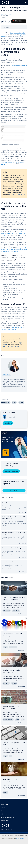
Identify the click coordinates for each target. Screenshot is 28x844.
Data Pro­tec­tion (5, 402)
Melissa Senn (6, 375)
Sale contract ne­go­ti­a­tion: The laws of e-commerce (13, 598)
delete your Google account (11, 346)
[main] (14, 219)
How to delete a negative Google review (11, 671)
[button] (14, 444)
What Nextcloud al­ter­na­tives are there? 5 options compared (13, 517)
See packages (8, 423)
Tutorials (21, 402)
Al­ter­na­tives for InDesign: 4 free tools (12, 562)
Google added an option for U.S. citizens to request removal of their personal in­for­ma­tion (14, 249)
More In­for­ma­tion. (20, 838)
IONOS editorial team (6, 14)
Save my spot (14, 490)
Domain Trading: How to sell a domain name (14, 503)
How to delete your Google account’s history (12, 707)
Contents (6, 27)
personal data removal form (19, 66)
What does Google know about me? (13, 744)
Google (14, 402)
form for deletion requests (17, 194)
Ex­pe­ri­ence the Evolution (11, 471)
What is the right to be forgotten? (10, 780)
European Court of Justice (17, 33)
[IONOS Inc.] (14, 825)
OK (3, 841)
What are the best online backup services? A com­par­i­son (13, 533)
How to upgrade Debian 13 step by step (13, 548)
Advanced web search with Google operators (12, 635)
